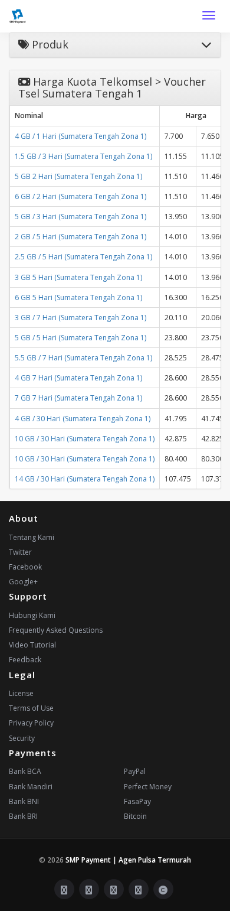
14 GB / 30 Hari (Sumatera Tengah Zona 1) (85, 479)
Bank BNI (24, 801)
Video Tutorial (32, 645)
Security (22, 738)
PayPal (135, 771)
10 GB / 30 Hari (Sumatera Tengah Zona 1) (85, 439)
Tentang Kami (31, 537)
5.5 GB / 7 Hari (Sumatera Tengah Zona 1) (83, 358)
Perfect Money (148, 787)
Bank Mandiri (30, 787)
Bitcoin (135, 816)
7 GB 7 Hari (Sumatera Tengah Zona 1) (78, 398)
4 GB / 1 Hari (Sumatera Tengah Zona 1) (80, 136)
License (21, 693)
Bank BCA (25, 771)
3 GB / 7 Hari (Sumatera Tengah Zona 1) (80, 318)
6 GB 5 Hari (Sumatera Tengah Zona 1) (78, 297)
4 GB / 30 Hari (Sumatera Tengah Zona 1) (82, 419)
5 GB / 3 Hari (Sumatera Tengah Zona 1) (80, 217)
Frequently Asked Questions (56, 630)
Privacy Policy (31, 723)
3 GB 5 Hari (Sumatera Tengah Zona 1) (78, 277)
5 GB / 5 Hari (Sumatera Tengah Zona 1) (80, 338)
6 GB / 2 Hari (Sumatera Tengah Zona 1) (80, 196)
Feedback (25, 660)
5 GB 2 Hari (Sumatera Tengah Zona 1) (78, 176)
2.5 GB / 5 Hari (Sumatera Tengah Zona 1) (83, 257)
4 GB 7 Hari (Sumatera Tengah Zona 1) (78, 378)
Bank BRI (23, 816)
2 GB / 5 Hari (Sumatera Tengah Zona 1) (80, 237)
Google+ (23, 582)
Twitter (20, 552)
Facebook (25, 567)
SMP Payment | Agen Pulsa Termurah (128, 860)
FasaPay (137, 801)
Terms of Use (31, 708)
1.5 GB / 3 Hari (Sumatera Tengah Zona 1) (83, 156)
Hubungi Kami (32, 615)
